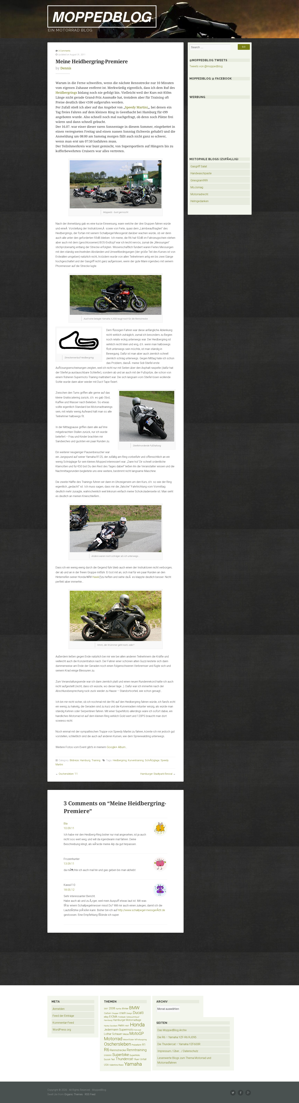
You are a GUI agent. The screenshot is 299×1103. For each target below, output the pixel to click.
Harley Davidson (110, 1026)
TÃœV (136, 1059)
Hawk (95, 577)
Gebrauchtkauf (132, 1017)
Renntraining (137, 1050)
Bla (65, 823)
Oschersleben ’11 (68, 773)
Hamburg (85, 760)
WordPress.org (62, 1029)
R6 (106, 1049)
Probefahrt (136, 1045)
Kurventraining (136, 760)
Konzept (137, 1030)
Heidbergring (120, 760)
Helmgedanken (200, 201)
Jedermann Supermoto (119, 1029)
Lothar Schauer (113, 1034)
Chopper (115, 1013)
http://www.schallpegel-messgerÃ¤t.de (141, 910)
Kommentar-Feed (63, 1022)
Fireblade (122, 1017)
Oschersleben (117, 1044)
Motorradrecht (199, 194)
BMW (134, 1007)
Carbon (107, 1013)
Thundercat (124, 1059)
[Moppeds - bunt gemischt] (115, 207)
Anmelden (59, 1009)
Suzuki (107, 1059)
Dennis (65, 68)
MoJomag (197, 187)
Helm (121, 1025)
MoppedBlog (102, 16)
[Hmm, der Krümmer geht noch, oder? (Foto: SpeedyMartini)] (115, 640)
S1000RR (108, 1055)
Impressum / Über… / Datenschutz (177, 1051)
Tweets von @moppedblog (206, 66)
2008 (112, 1008)
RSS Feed (90, 1094)
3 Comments (64, 50)
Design (129, 1013)
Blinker (125, 1008)
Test (113, 1059)
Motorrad (113, 1038)
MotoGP (136, 1033)
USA (106, 1064)
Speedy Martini (136, 107)
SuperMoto (135, 1055)
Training (96, 760)
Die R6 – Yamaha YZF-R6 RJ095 (176, 1037)
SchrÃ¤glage (152, 760)
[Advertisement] (115, 957)
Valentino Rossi (116, 1065)
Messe (126, 1034)
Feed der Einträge (63, 1015)
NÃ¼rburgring (141, 1040)
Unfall (143, 1059)
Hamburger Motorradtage (127, 1020)
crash (122, 1013)
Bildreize (74, 760)
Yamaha (133, 1064)
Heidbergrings (66, 92)
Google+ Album (116, 747)
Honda (137, 1025)
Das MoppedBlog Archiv (172, 1030)
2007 (106, 1009)
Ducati (138, 1013)
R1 (144, 1044)
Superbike (120, 1054)
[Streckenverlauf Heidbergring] (79, 352)
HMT (127, 1026)
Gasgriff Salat (199, 166)
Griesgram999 (199, 180)
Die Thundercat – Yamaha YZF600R (178, 1044)
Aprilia (118, 1009)
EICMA (113, 1016)
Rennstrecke (118, 1050)
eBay (106, 1017)
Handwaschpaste (201, 173)
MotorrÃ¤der (128, 1040)
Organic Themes (73, 1094)
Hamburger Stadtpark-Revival (156, 773)
